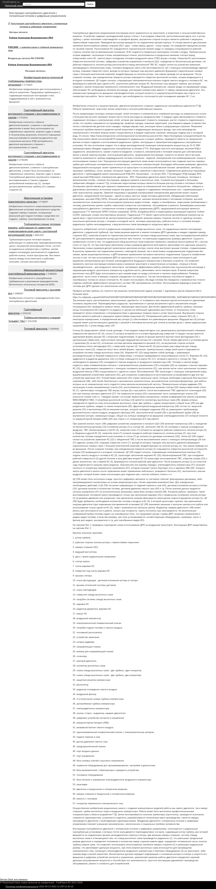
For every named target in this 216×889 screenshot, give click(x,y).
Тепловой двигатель (36, 328)
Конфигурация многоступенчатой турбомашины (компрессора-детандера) (35, 81)
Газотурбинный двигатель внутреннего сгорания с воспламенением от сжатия (34, 114)
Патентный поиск (14, 5)
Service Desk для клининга (14, 879)
